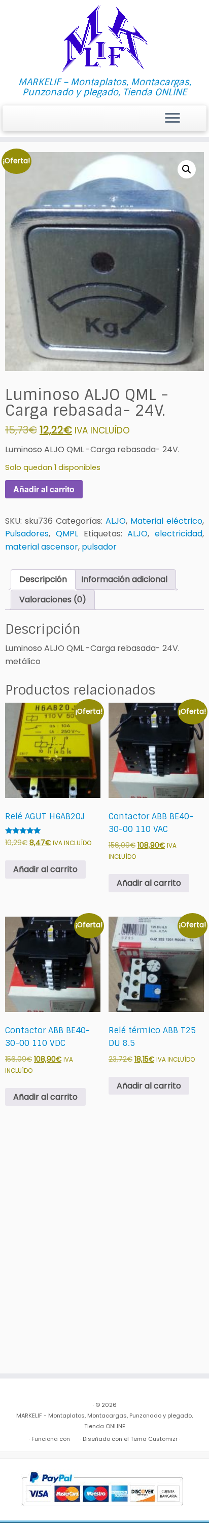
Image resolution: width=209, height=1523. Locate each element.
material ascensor (41, 547)
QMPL (67, 533)
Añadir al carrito (44, 489)
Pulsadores (27, 533)
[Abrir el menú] (172, 118)
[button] (187, 169)
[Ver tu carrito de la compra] (192, 115)
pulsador (99, 547)
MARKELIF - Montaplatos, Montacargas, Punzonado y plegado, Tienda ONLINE (104, 1420)
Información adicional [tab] (124, 579)
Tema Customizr (154, 1439)
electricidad (178, 533)
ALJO (116, 521)
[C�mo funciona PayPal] (102, 1489)
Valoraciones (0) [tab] (52, 599)
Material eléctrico (166, 521)
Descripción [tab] (43, 579)
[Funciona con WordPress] (75, 1436)
